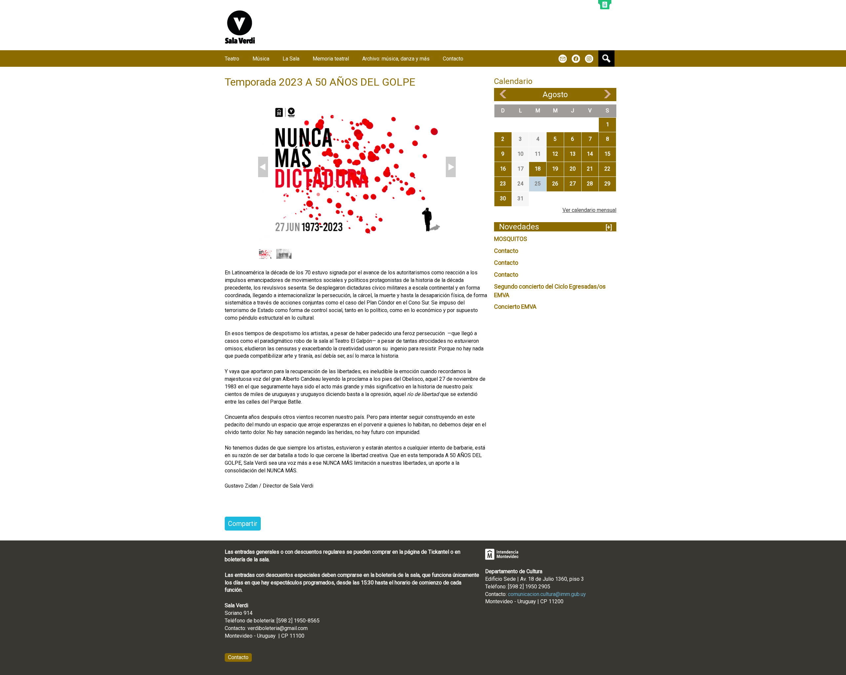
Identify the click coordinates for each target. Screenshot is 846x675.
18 (538, 169)
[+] (609, 227)
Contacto (506, 250)
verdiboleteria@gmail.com (278, 628)
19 (555, 169)
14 (590, 154)
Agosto (555, 94)
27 (573, 183)
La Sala (291, 59)
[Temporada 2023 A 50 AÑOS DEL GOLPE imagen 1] (357, 168)
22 (607, 169)
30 (503, 198)
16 (503, 169)
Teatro (232, 59)
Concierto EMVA (515, 306)
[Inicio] (240, 27)
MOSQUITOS (510, 238)
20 (573, 169)
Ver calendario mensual (589, 210)
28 (590, 183)
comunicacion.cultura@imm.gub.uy (547, 594)
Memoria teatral (331, 59)
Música (260, 59)
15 (607, 154)
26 (555, 183)
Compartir (242, 524)
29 (607, 183)
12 (555, 154)
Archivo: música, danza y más (396, 59)
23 (503, 183)
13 (573, 154)
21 (590, 169)
